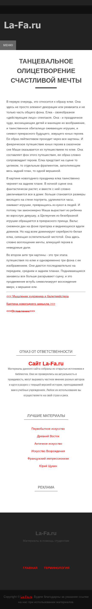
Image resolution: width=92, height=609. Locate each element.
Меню (8, 45)
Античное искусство (48, 443)
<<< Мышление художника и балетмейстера (37, 296)
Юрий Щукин (48, 466)
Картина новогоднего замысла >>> (30, 303)
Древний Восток (48, 436)
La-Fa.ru (26, 596)
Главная (30, 568)
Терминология (56, 568)
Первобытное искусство (48, 428)
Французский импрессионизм (48, 458)
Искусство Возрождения (48, 451)
